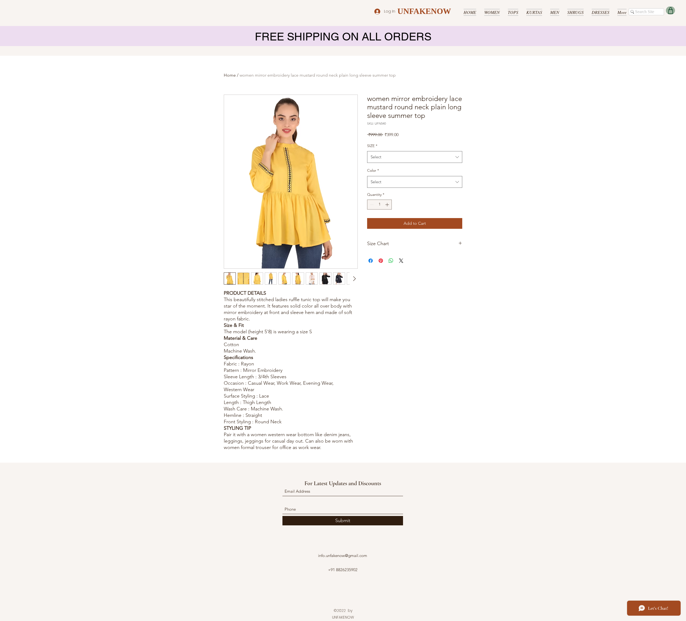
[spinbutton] (379, 204)
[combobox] (414, 157)
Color (373, 170)
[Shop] (670, 10)
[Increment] (387, 204)
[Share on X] (401, 260)
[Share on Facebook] (370, 260)
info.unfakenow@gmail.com (342, 555)
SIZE (372, 145)
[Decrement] (371, 204)
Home (230, 75)
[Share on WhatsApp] (391, 260)
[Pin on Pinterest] (381, 260)
